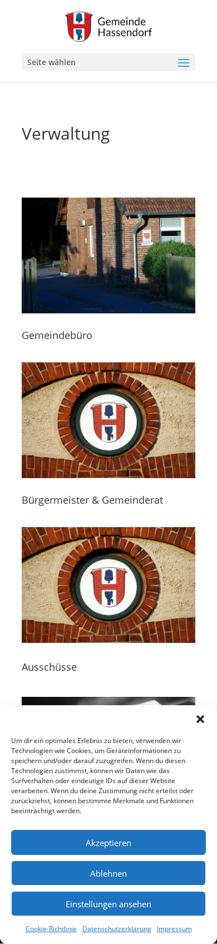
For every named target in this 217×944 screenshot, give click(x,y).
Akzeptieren (108, 842)
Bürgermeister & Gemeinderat (92, 500)
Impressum (174, 928)
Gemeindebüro (57, 335)
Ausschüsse (49, 666)
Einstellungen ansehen (108, 903)
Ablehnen (108, 873)
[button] (200, 719)
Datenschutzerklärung (116, 928)
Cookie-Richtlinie (51, 928)
